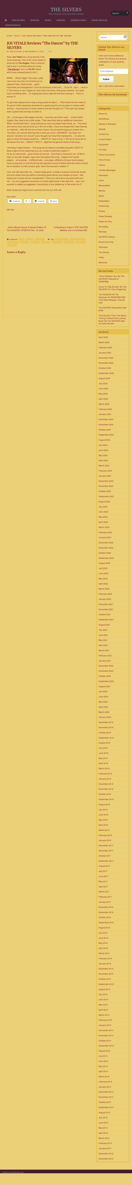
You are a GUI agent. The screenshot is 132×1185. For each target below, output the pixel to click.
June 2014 (103, 1061)
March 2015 (104, 1014)
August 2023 (104, 501)
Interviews (103, 175)
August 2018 (104, 804)
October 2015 (105, 978)
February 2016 (105, 958)
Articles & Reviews (107, 123)
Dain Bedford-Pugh (78, 239)
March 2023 (104, 527)
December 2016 (106, 907)
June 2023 (103, 511)
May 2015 (103, 1004)
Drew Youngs (13, 242)
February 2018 (105, 835)
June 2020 (103, 696)
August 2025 (104, 378)
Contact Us (104, 134)
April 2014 (103, 1071)
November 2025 (106, 362)
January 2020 (105, 717)
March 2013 (104, 1138)
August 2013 (104, 1112)
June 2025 (103, 388)
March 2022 (104, 588)
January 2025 (105, 414)
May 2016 (103, 942)
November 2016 (106, 912)
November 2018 (106, 788)
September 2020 (106, 681)
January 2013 (105, 1148)
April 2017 (103, 886)
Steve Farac (57, 242)
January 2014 (105, 1086)
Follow (106, 79)
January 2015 (105, 1025)
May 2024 (103, 455)
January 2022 (105, 599)
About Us (103, 113)
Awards (102, 129)
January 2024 (105, 475)
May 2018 (103, 819)
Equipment (104, 144)
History (34, 20)
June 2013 (103, 1122)
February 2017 (105, 896)
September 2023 (106, 496)
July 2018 (103, 809)
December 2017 (106, 845)
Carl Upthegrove (62, 239)
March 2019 (104, 768)
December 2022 (106, 542)
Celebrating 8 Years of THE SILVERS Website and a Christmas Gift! (71, 229)
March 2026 (104, 342)
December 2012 (106, 1153)
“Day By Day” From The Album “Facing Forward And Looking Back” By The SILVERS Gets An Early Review (113, 319)
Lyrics (101, 180)
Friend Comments (107, 154)
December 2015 (106, 968)
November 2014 (106, 1035)
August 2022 (104, 563)
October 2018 (105, 794)
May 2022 (103, 578)
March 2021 (104, 650)
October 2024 (105, 429)
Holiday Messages (107, 170)
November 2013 (106, 1096)
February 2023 (105, 532)
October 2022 (105, 552)
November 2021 (106, 609)
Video (101, 257)
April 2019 (103, 763)
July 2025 (103, 383)
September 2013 (106, 1107)
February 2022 (105, 593)
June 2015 (103, 999)
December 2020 (106, 665)
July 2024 (103, 445)
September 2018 (106, 799)
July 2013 (103, 1117)
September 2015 (106, 984)
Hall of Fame (104, 159)
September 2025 (106, 373)
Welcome (103, 262)
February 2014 (105, 1081)
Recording (103, 226)
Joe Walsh (35, 242)
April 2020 (103, 706)
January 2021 (105, 660)
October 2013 (105, 1102)
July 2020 (103, 691)
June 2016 (103, 937)
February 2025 (105, 409)
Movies (102, 190)
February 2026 (105, 347)
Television (103, 247)
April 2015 (103, 1009)
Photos (61, 20)
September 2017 (106, 860)
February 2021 (105, 655)
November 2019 (106, 727)
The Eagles (80, 242)
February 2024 (105, 470)
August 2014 (104, 1050)
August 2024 (104, 439)
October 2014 (105, 1040)
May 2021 (103, 640)
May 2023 (103, 516)
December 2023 (106, 480)
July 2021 (103, 629)
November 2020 (106, 670)
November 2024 (106, 424)
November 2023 (106, 486)
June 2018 (103, 814)
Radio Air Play (99, 20)
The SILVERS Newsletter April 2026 (112, 309)
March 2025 (104, 403)
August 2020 (104, 686)
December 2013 (106, 1091)
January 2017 (105, 901)
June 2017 (103, 876)
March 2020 (104, 712)
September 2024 (106, 434)
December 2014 (106, 1030)
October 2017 (105, 855)
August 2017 (104, 865)
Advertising (104, 118)
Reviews (30, 239)
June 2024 (103, 450)
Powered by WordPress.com (12, 1172)
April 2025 (103, 398)
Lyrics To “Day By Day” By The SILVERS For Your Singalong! (113, 288)
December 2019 (106, 722)
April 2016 (103, 948)
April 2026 (103, 337)
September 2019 (106, 737)
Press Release (105, 216)
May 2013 (103, 1127)
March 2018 (104, 830)
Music (48, 20)
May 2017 (103, 881)
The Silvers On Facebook (113, 94)
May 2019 (103, 758)
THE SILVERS (66, 10)
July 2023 (103, 506)
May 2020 (103, 701)
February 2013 (105, 1143)
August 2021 (104, 624)
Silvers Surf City (106, 241)
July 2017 (103, 871)
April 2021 (103, 645)
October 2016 (105, 917)
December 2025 (106, 357)
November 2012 (106, 1158)
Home (10, 36)
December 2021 (106, 604)
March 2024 (104, 465)
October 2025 (105, 367)
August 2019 (104, 742)
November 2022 (106, 547)
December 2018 (106, 783)
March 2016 (104, 953)
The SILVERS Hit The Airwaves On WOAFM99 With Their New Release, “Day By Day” (112, 298)
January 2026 (105, 352)
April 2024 (103, 460)
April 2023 (103, 522)
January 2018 (105, 840)
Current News (78, 20)
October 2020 (105, 676)
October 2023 (105, 491)
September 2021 (106, 619)
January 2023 (105, 537)
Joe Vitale (24, 242)
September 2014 (106, 1045)
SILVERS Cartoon (107, 236)
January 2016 (105, 963)
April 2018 (103, 824)
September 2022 (106, 558)
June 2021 (103, 635)
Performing (104, 205)
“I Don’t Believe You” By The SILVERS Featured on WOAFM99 (112, 279)
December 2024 (106, 419)
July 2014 (103, 1055)
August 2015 (104, 989)
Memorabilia (12, 25)
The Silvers (18, 20)
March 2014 (104, 1076)
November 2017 (106, 850)
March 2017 (104, 891)
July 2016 (103, 932)
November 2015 (106, 973)
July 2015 (103, 994)
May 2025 (103, 393)
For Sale (102, 149)
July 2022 (103, 568)
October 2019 (105, 732)
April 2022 (103, 583)
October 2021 (105, 614)
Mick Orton (46, 242)
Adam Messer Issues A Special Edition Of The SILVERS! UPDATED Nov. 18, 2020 (26, 229)
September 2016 (106, 922)
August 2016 (104, 927)
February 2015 (105, 1019)
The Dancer (69, 242)
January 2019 (105, 778)
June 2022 (103, 573)
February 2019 (105, 773)
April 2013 (103, 1132)
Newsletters (104, 200)
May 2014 (103, 1066)
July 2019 (103, 747)
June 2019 (103, 753)
